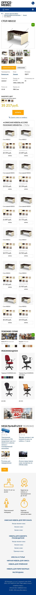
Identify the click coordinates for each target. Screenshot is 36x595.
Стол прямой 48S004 (25, 206)
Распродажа (18, 572)
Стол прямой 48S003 (9, 206)
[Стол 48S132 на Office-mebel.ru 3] (19, 53)
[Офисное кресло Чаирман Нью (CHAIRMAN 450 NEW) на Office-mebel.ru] (27, 362)
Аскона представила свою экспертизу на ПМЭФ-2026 (26, 463)
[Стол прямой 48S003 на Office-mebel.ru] (10, 199)
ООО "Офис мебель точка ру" (24, 583)
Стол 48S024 (6, 306)
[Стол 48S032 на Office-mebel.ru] (26, 299)
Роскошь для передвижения (6, 462)
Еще (4, 469)
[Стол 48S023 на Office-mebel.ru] (26, 266)
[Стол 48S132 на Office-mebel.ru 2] (12, 53)
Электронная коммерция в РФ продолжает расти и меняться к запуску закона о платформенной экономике (8, 442)
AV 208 (3, 401)
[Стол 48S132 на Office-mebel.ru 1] (4, 53)
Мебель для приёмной (18, 564)
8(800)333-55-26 (22, 588)
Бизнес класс (18, 530)
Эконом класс (18, 527)
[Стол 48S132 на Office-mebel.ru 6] (12, 60)
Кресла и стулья (18, 557)
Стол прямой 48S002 (25, 173)
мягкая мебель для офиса (18, 561)
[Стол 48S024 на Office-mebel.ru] (10, 299)
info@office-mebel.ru (18, 585)
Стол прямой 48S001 (9, 173)
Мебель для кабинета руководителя (18, 537)
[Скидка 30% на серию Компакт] (18, 413)
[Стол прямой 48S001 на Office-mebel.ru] (10, 166)
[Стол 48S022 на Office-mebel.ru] (10, 266)
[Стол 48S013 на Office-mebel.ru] (26, 132)
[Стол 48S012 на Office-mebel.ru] (10, 132)
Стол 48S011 (6, 240)
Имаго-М (3, 341)
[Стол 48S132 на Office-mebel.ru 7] (19, 60)
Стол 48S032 (22, 306)
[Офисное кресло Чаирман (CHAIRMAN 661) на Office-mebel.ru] (9, 362)
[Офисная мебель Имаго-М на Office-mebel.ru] (9, 336)
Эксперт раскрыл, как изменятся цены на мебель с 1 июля (26, 439)
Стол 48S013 (22, 139)
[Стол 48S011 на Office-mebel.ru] (10, 232)
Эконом (15, 74)
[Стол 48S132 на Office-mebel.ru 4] (27, 53)
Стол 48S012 (6, 139)
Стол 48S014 (22, 240)
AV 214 (21, 401)
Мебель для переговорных (18, 569)
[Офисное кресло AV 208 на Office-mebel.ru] (9, 390)
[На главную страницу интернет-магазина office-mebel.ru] (6, 3)
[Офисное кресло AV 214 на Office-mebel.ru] (27, 390)
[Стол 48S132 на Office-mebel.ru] (18, 35)
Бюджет (21, 341)
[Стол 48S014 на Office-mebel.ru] (26, 232)
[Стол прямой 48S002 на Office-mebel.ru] (26, 166)
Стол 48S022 (6, 273)
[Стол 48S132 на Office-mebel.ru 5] (4, 60)
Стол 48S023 (22, 273)
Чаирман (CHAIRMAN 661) (8, 373)
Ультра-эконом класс (18, 523)
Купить (18, 112)
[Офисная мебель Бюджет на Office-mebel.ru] (27, 336)
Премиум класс (19, 551)
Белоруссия (4, 74)
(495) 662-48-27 (14, 588)
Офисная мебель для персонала (18, 520)
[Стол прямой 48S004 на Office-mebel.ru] (26, 199)
